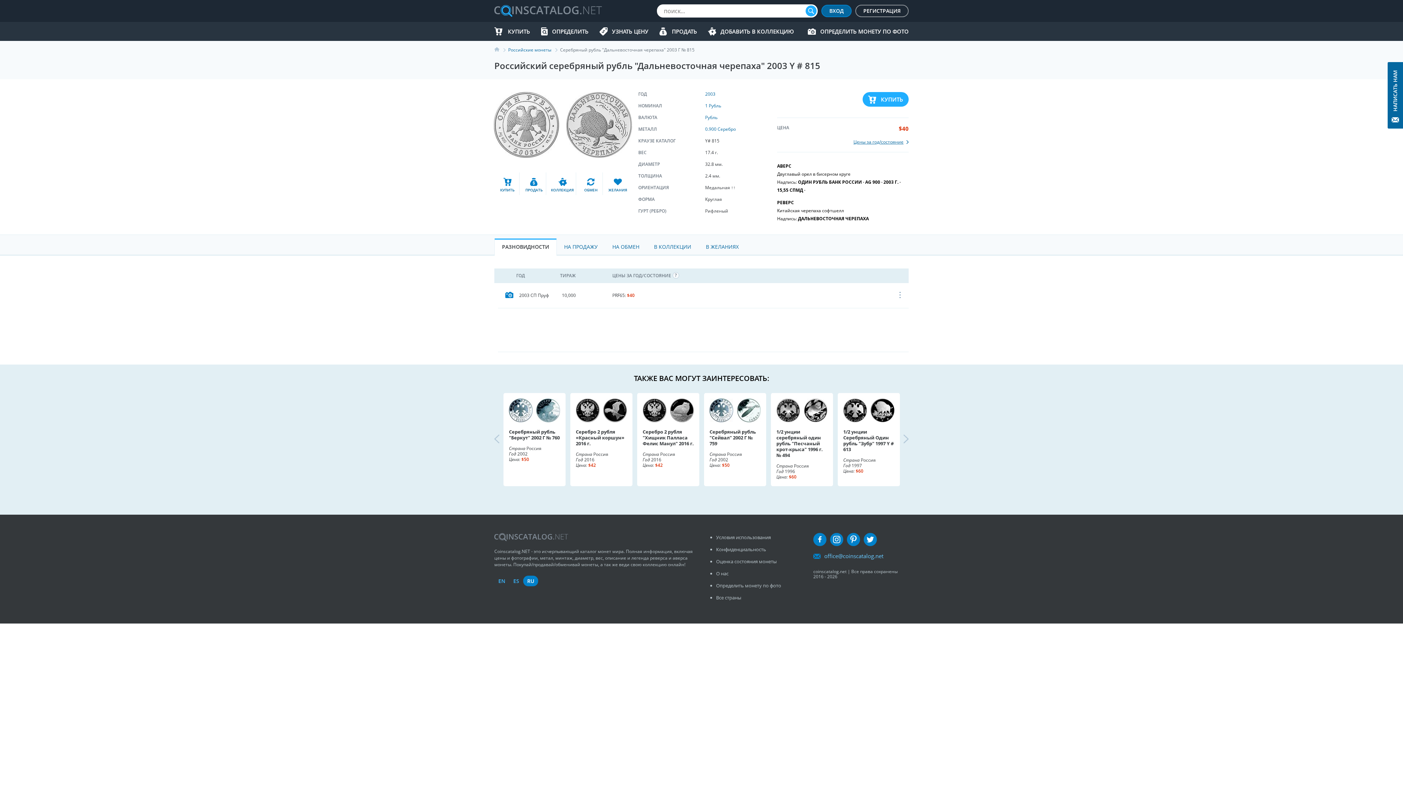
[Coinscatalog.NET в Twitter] (870, 539)
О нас (722, 573)
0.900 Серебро (720, 129)
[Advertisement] (703, 329)
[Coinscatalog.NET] (547, 11)
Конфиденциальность (741, 549)
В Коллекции (672, 246)
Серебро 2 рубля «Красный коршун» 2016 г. (600, 437)
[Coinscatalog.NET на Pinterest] (853, 539)
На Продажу (581, 246)
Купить (519, 31)
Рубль (711, 117)
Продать (684, 31)
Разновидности (525, 246)
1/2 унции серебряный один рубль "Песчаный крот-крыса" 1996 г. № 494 (799, 443)
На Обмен (625, 246)
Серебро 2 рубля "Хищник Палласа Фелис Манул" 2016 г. (668, 437)
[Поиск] (811, 10)
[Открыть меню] (900, 295)
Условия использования (743, 537)
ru (530, 581)
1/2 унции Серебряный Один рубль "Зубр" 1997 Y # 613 (868, 440)
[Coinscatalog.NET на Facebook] (819, 539)
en (501, 581)
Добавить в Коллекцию (757, 31)
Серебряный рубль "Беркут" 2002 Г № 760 (534, 435)
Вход (836, 10)
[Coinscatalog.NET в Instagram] (836, 539)
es (516, 581)
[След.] (900, 439)
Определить (570, 31)
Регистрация (882, 10)
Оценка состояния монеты (746, 561)
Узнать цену (630, 31)
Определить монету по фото (864, 31)
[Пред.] (503, 439)
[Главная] (501, 50)
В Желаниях (722, 246)
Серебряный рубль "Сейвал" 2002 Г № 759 (733, 437)
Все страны (728, 597)
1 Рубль (713, 106)
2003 (710, 94)
